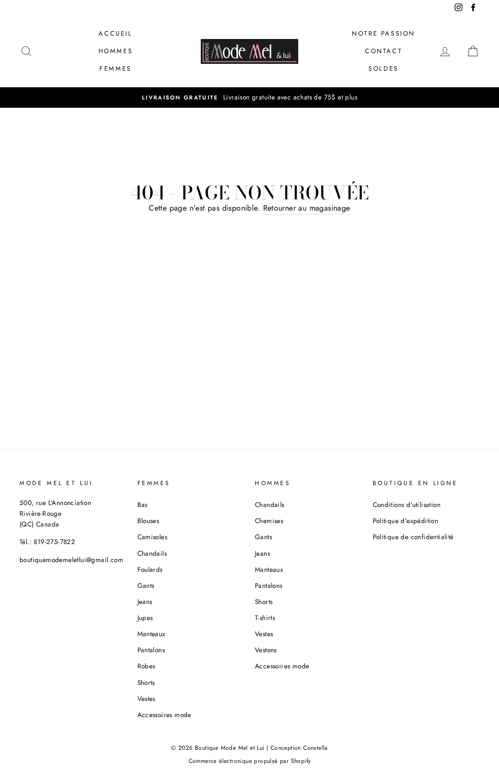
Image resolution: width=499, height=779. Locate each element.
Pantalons (151, 650)
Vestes (146, 698)
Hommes (115, 51)
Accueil (115, 33)
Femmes (115, 68)
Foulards (150, 569)
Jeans (145, 601)
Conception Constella (299, 747)
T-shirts (265, 618)
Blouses (148, 521)
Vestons (266, 650)
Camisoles (152, 537)
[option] (249, 97)
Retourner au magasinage (306, 208)
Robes (146, 666)
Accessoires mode (164, 715)
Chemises (269, 521)
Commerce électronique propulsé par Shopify (250, 761)
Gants (145, 585)
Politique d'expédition (406, 521)
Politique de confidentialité (413, 537)
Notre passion (383, 33)
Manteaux (151, 634)
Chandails (152, 553)
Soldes (383, 68)
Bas (142, 504)
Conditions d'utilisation (407, 504)
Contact (383, 51)
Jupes (145, 618)
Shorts (146, 682)
